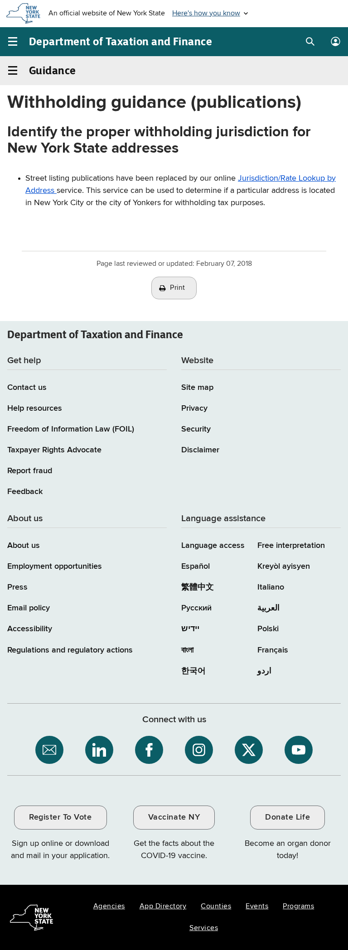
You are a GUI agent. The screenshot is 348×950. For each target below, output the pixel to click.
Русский (196, 608)
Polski (268, 629)
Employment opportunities (54, 566)
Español (195, 566)
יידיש (190, 629)
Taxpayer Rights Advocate (54, 450)
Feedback (25, 492)
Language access (213, 546)
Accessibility (29, 629)
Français (272, 650)
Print (177, 288)
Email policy (28, 608)
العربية (268, 608)
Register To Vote (60, 817)
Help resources (34, 408)
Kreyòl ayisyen (283, 566)
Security (196, 429)
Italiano (270, 587)
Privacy (194, 408)
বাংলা (187, 650)
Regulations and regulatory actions (70, 650)
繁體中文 (197, 587)
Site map (197, 388)
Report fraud (29, 471)
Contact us (27, 388)
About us (23, 546)
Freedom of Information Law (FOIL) (70, 429)
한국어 (193, 671)
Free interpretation (291, 546)
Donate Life (287, 817)
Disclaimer (200, 450)
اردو (264, 671)
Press (17, 587)
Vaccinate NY (174, 817)
